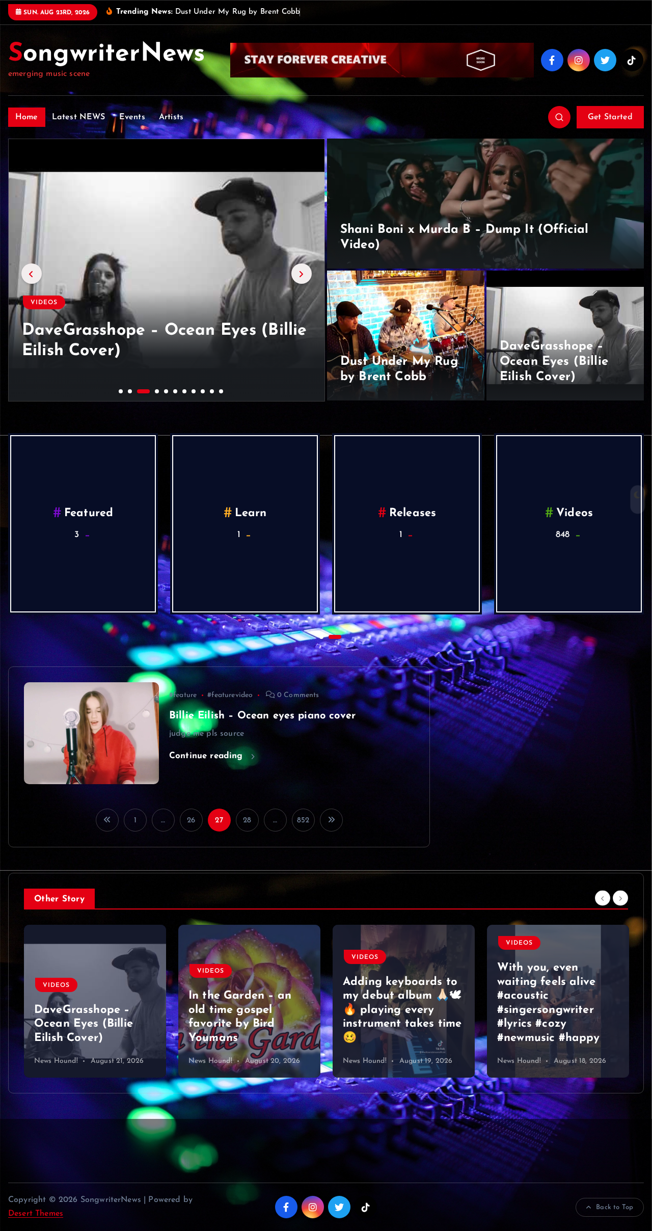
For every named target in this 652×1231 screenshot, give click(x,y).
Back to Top (614, 1207)
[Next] (620, 898)
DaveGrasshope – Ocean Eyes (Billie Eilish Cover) (554, 361)
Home (26, 117)
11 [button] (220, 390)
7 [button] (183, 390)
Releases (574, 514)
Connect (89, 514)
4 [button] (147, 390)
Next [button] (301, 273)
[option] (166, 270)
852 (303, 820)
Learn (413, 514)
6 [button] (174, 390)
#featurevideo (230, 695)
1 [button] (120, 390)
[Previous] (602, 898)
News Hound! (56, 1061)
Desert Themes (35, 1214)
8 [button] (192, 390)
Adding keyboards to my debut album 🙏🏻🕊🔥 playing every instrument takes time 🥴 (402, 1010)
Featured (250, 514)
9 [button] (202, 390)
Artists (171, 117)
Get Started (610, 117)
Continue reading (207, 756)
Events (132, 117)
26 (191, 820)
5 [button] (165, 390)
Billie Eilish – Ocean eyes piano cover (262, 716)
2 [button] (129, 390)
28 (247, 820)
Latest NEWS (78, 117)
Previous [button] (31, 273)
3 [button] (138, 390)
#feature (183, 695)
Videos (44, 303)
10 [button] (211, 390)
